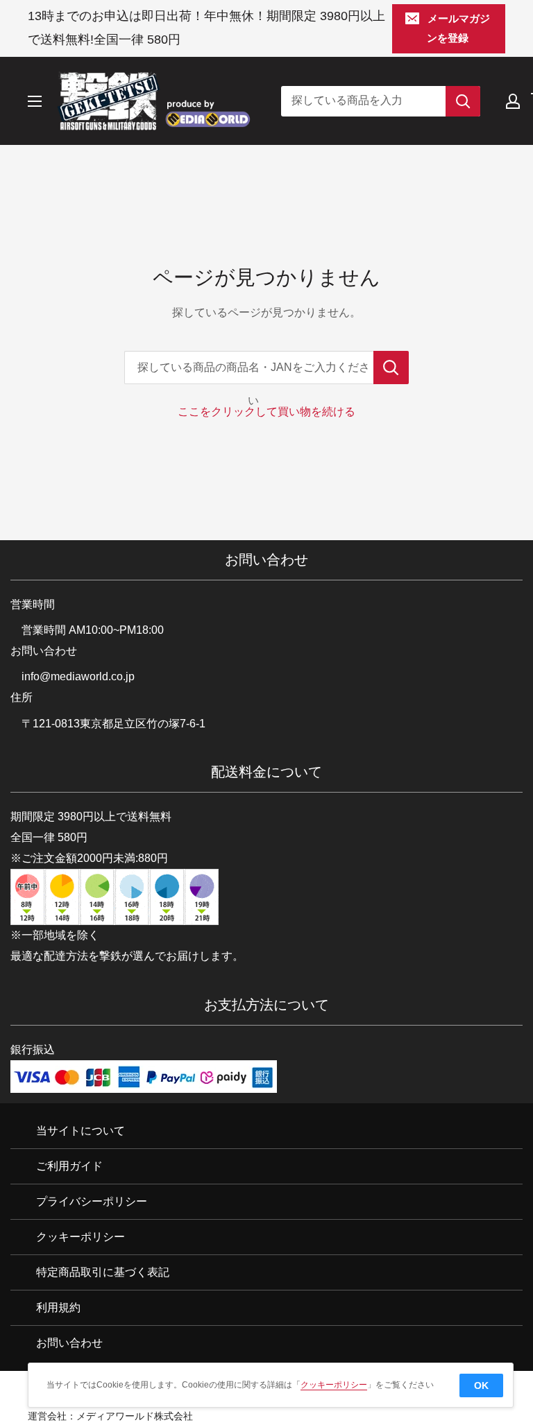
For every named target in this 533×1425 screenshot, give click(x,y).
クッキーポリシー (80, 1237)
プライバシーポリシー (91, 1201)
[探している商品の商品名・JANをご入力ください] (391, 367)
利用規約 (58, 1307)
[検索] (463, 101)
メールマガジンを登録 (458, 28)
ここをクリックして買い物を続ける (266, 411)
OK (481, 1385)
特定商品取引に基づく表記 (102, 1272)
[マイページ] (513, 101)
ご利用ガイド (69, 1166)
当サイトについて (80, 1131)
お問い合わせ (69, 1343)
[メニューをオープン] (35, 101)
